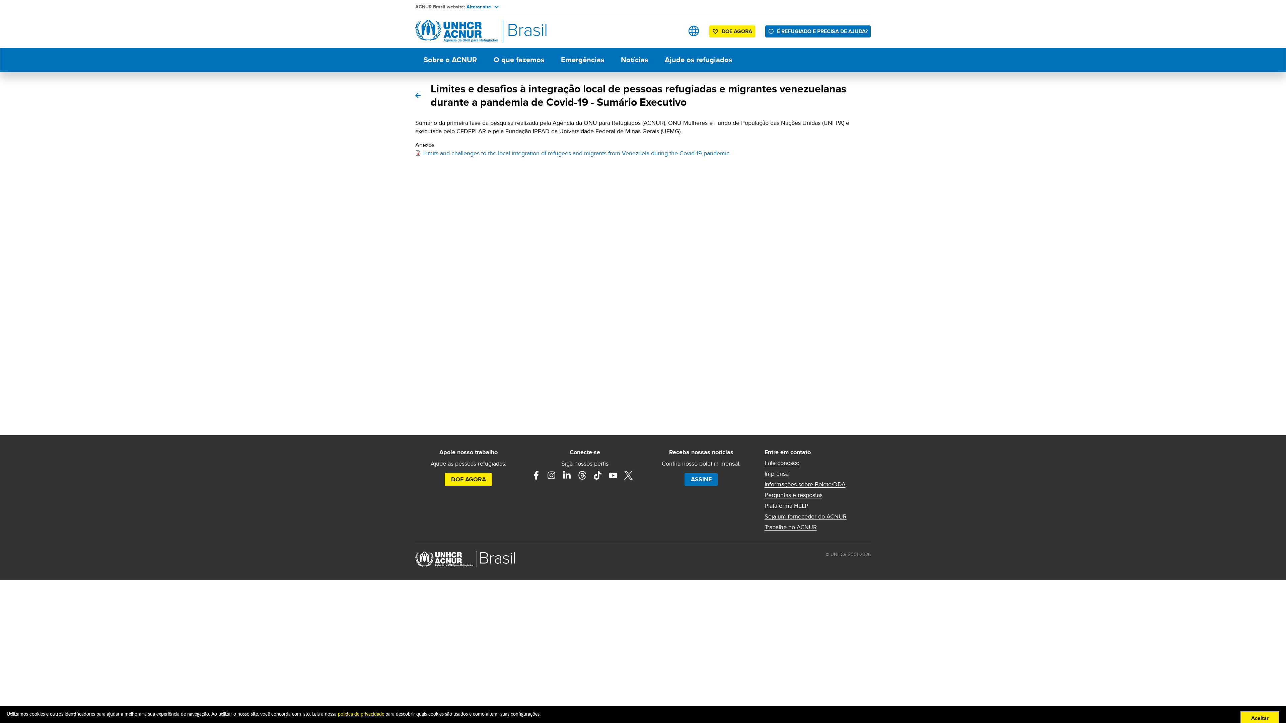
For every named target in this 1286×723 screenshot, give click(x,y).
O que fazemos (519, 59)
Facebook (536, 475)
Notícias (634, 59)
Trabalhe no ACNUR (791, 527)
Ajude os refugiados (698, 59)
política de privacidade (361, 714)
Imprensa (777, 473)
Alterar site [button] (479, 6)
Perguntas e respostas (794, 495)
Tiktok (597, 475)
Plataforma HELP (786, 505)
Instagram (551, 475)
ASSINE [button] (701, 479)
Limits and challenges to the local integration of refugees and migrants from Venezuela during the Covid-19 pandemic (576, 153)
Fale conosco (782, 463)
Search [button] (672, 30)
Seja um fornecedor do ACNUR (806, 516)
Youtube (613, 475)
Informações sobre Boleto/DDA (805, 484)
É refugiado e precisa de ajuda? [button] (822, 31)
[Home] (462, 31)
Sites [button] (693, 30)
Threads (582, 475)
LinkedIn (567, 475)
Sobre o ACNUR (450, 59)
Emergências (582, 59)
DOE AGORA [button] (737, 31)
